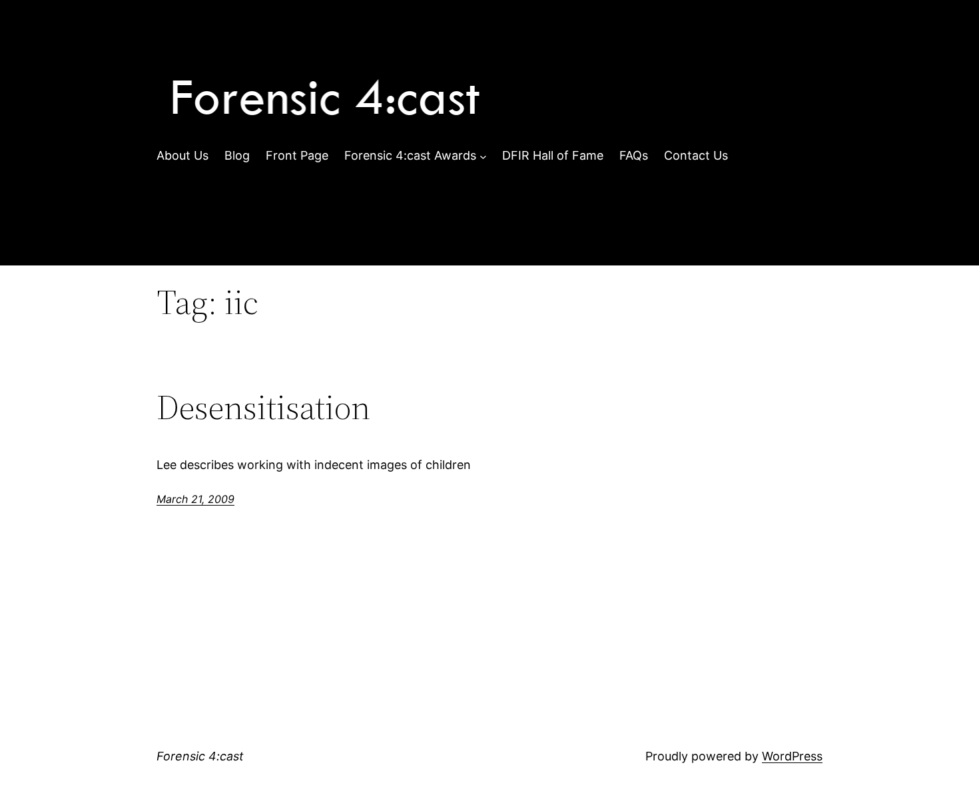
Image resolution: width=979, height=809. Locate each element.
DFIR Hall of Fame (552, 155)
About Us (182, 155)
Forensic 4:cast (200, 756)
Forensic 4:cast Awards (410, 155)
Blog (237, 155)
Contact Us (696, 155)
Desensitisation (263, 407)
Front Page (297, 155)
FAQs (633, 155)
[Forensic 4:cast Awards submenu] (483, 156)
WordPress (792, 756)
